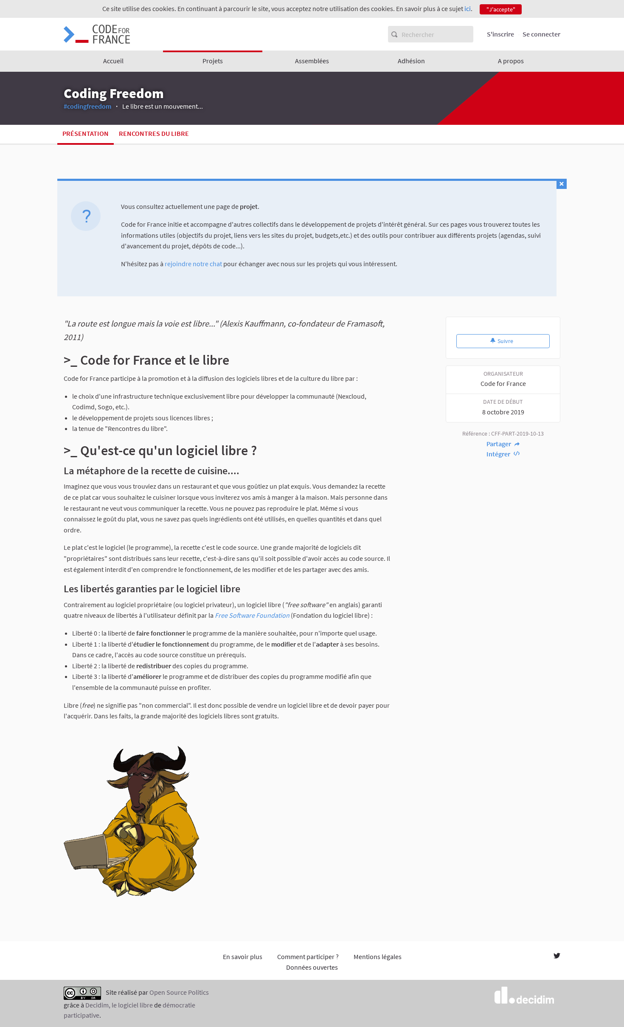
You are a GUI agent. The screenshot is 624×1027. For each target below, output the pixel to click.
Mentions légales (378, 956)
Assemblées (312, 60)
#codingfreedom (87, 106)
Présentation (85, 133)
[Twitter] (557, 956)
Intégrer (499, 453)
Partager (499, 443)
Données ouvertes (312, 967)
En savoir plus (242, 956)
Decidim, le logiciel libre (119, 1005)
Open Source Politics (179, 992)
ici (467, 8)
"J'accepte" (500, 9)
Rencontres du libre (154, 133)
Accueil (113, 60)
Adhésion (411, 60)
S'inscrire (500, 34)
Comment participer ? (308, 956)
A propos (511, 60)
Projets (212, 60)
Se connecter (541, 34)
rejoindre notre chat (193, 263)
